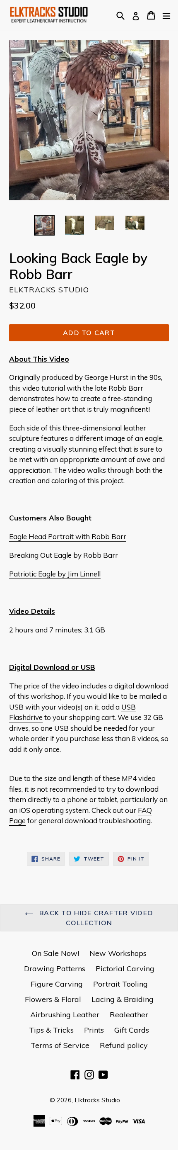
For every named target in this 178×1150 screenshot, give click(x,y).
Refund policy (124, 1045)
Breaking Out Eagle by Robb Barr (63, 555)
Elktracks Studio (97, 1100)
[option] (44, 225)
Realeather (129, 1014)
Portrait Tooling (120, 984)
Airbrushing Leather (64, 1014)
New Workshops (118, 953)
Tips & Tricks (51, 1030)
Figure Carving (57, 984)
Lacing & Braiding (122, 999)
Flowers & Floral (53, 999)
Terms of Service (60, 1045)
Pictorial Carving (125, 968)
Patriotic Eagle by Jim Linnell (55, 573)
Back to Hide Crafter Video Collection (95, 918)
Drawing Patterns (54, 968)
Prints (94, 1030)
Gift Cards (131, 1030)
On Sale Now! (55, 953)
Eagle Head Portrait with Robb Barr (67, 536)
